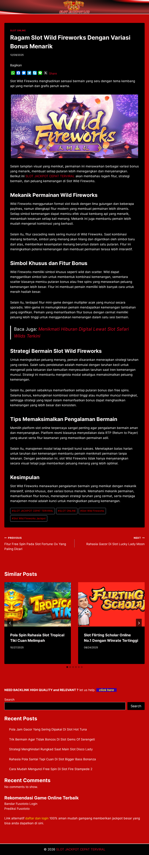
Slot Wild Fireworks (92, 510)
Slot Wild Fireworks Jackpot (29, 518)
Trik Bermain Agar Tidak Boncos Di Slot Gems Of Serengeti (52, 739)
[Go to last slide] (10, 623)
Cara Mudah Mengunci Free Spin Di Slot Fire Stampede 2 (50, 769)
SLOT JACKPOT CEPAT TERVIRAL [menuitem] (50, 176)
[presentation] (37, 604)
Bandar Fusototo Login (20, 804)
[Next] (139, 623)
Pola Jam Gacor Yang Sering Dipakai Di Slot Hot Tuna (48, 729)
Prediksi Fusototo (17, 808)
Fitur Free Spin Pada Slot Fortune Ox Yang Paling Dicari (35, 543)
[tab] (67, 667)
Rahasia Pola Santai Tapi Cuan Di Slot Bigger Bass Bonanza (52, 759)
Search (9, 699)
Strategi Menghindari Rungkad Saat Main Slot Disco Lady (51, 749)
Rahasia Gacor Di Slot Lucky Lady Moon (115, 541)
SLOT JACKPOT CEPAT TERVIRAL (32, 510)
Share (53, 73)
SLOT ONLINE (18, 30)
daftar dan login (37, 818)
